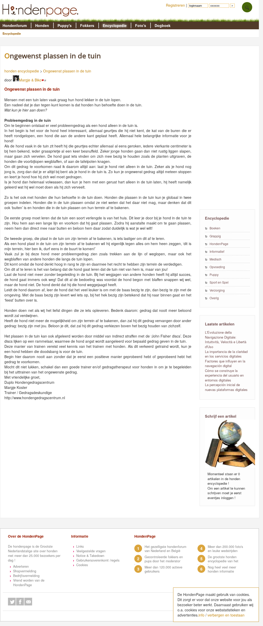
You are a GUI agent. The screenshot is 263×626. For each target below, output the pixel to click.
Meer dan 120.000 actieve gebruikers (163, 569)
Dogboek (163, 25)
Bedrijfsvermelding (26, 575)
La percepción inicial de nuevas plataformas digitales (226, 387)
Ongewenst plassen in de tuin (67, 70)
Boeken (215, 228)
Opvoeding (217, 267)
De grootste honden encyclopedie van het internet (218, 561)
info (201, 615)
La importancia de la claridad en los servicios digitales (226, 354)
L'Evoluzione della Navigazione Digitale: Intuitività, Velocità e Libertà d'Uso (225, 339)
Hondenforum (15, 25)
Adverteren (21, 566)
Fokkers (87, 25)
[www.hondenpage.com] (41, 19)
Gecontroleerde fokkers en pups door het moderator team (158, 561)
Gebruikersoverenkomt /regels (97, 560)
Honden (42, 25)
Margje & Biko (30, 79)
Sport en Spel (219, 282)
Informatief (217, 251)
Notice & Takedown (90, 555)
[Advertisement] (227, 127)
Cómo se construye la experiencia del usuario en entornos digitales (224, 375)
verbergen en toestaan (226, 615)
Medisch (215, 259)
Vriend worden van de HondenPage (28, 582)
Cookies (82, 565)
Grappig (215, 236)
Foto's (140, 25)
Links (80, 546)
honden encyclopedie (21, 70)
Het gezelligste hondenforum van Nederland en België (165, 548)
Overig (214, 298)
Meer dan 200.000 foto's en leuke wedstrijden (225, 548)
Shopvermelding (24, 571)
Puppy (214, 274)
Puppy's (65, 25)
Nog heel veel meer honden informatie (222, 569)
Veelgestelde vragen (91, 551)
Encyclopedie (115, 25)
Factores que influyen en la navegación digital (225, 363)
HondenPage (219, 243)
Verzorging (217, 290)
